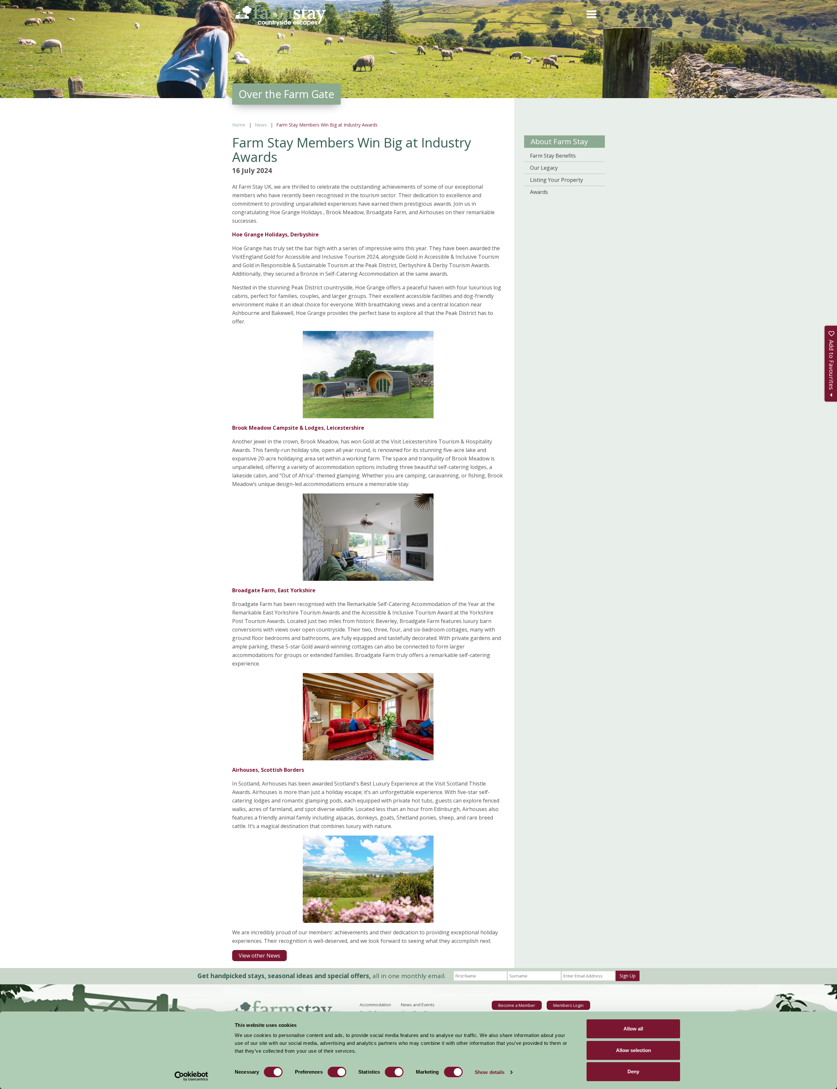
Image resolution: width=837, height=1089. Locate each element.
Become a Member (516, 1005)
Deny (633, 1071)
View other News (259, 955)
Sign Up (628, 976)
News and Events (418, 1005)
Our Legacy (544, 167)
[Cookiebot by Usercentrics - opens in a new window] (191, 1076)
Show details (489, 1072)
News (261, 125)
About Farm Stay (559, 141)
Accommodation (375, 1005)
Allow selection (633, 1050)
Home (238, 125)
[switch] (337, 1072)
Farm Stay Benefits (553, 155)
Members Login (568, 1005)
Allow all (633, 1028)
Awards (539, 192)
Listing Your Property (556, 179)
